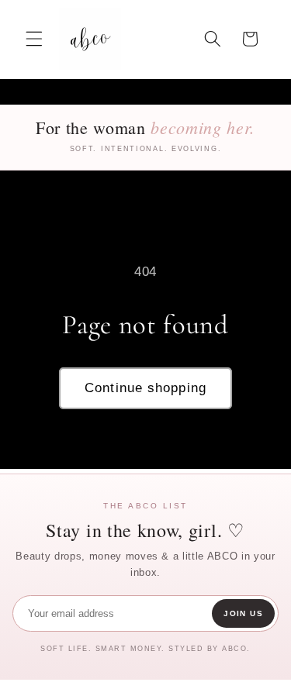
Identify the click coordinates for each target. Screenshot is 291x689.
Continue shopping (145, 387)
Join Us (243, 613)
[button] (34, 38)
